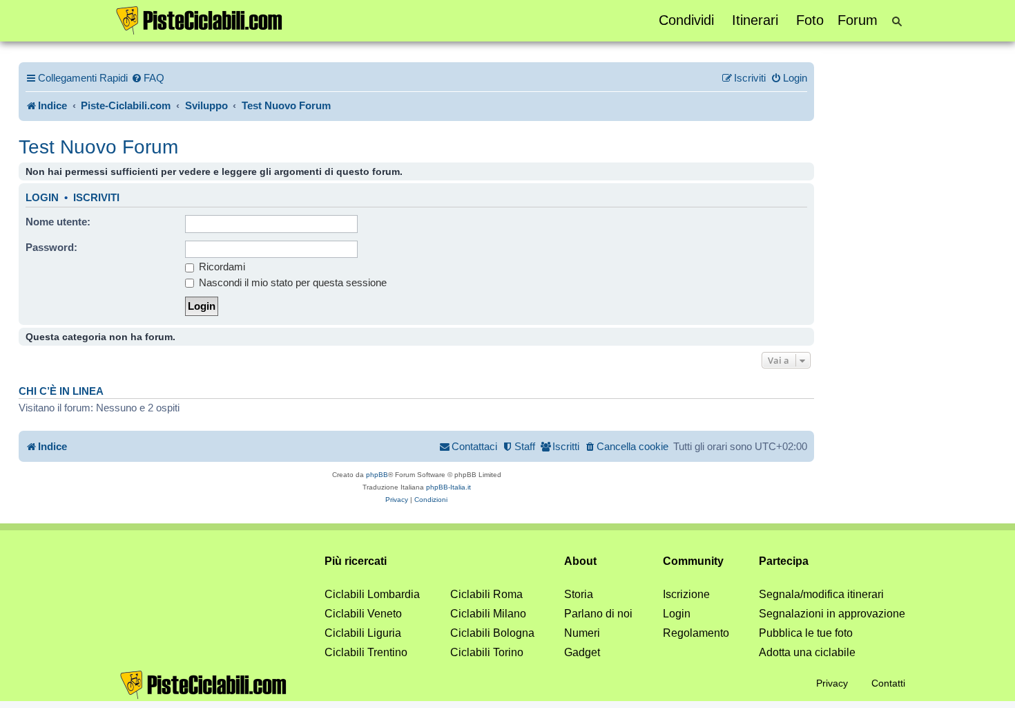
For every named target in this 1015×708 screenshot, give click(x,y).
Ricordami (220, 266)
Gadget (582, 652)
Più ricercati (356, 561)
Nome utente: (58, 221)
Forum (858, 20)
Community (693, 561)
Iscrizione (686, 594)
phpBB (377, 474)
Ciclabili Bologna (492, 633)
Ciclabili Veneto (363, 614)
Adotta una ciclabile (807, 652)
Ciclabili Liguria (363, 633)
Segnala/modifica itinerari (821, 594)
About (580, 561)
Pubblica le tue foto (806, 633)
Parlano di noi (598, 614)
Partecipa (784, 561)
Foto (810, 20)
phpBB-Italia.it (448, 487)
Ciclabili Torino (486, 652)
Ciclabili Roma (486, 594)
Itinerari (755, 20)
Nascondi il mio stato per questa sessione (291, 282)
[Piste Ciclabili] (199, 19)
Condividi (686, 20)
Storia (578, 594)
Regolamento (696, 633)
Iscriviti (96, 197)
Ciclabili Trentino (366, 652)
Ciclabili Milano (488, 614)
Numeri (582, 633)
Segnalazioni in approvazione (832, 614)
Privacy (832, 683)
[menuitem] (147, 78)
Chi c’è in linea (61, 391)
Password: (51, 247)
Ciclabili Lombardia (372, 594)
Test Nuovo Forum (98, 147)
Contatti (888, 683)
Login (42, 197)
